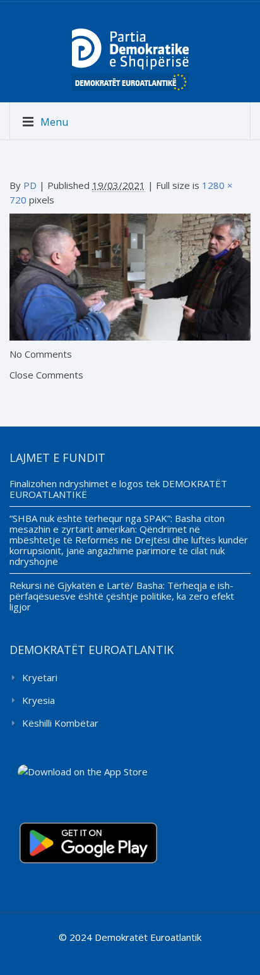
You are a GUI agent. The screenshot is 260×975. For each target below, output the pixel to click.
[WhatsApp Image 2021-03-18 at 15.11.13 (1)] (130, 276)
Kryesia (38, 700)
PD (30, 185)
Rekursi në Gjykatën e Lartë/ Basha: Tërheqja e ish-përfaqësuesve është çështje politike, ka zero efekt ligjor (121, 596)
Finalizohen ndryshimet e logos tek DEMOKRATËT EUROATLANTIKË (118, 488)
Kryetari (39, 677)
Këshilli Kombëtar (60, 723)
